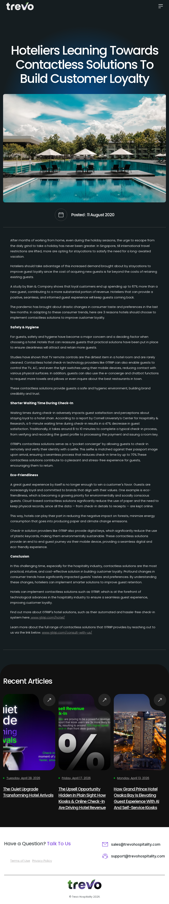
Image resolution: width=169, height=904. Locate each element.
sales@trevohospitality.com (135, 844)
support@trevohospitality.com (138, 856)
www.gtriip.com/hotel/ (47, 617)
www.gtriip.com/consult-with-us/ (67, 632)
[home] (21, 6)
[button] (159, 6)
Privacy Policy (42, 860)
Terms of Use (20, 860)
